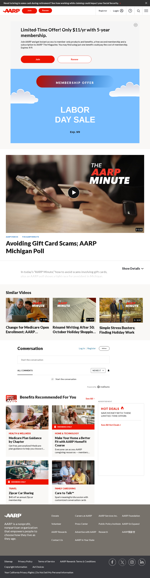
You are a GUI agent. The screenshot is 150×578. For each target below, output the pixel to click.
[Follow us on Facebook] (112, 562)
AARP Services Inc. (108, 515)
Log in (82, 348)
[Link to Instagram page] (132, 562)
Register (103, 10)
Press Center (81, 523)
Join (38, 59)
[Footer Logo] (22, 515)
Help (130, 10)
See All (89, 398)
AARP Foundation (131, 515)
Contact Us (57, 539)
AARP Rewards (59, 531)
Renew (74, 59)
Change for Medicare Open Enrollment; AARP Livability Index (27, 331)
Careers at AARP (83, 515)
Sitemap (8, 561)
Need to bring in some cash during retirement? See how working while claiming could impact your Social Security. (61, 3)
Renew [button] (45, 10)
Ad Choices (38, 566)
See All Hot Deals (110, 424)
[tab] (25, 371)
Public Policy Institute (110, 523)
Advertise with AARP (85, 531)
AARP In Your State (84, 539)
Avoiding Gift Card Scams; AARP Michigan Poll (51, 247)
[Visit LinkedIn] (142, 562)
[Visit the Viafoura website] (103, 387)
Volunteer (56, 523)
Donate (55, 515)
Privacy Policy (25, 561)
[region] (63, 370)
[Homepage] (12, 11)
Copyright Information (15, 566)
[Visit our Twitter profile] (122, 562)
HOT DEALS (110, 408)
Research (103, 531)
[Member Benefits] (13, 398)
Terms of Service (46, 561)
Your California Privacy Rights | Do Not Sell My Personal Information (38, 572)
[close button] (135, 25)
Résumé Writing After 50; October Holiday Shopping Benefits (74, 331)
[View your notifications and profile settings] (108, 370)
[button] (138, 11)
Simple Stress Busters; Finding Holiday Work (117, 330)
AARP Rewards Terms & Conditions (78, 561)
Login (116, 10)
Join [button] (29, 10)
